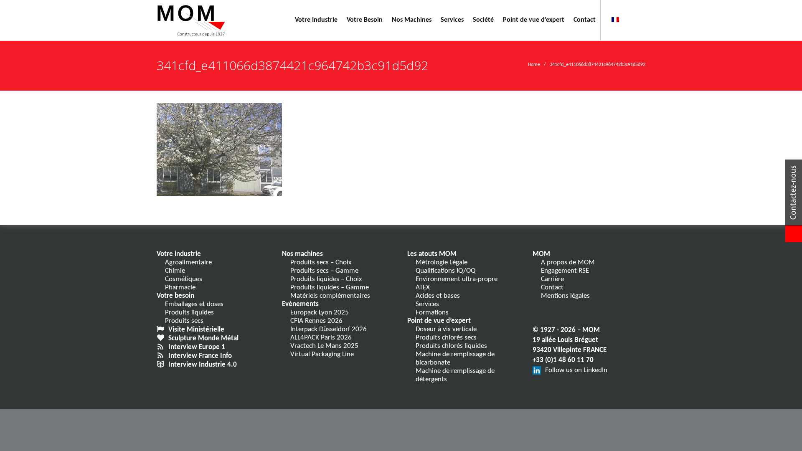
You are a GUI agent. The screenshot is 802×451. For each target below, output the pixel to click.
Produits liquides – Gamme (329, 287)
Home (534, 64)
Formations (432, 312)
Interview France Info (200, 356)
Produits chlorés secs (446, 337)
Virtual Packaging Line (322, 354)
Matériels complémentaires (330, 295)
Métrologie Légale (441, 262)
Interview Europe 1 (196, 347)
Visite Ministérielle (196, 329)
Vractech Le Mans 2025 (324, 346)
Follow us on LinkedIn (576, 370)
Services (427, 304)
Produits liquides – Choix (326, 279)
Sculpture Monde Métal (203, 338)
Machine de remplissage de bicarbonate (455, 358)
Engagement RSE (565, 270)
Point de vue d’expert (439, 320)
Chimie (175, 270)
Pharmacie (180, 287)
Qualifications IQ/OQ (445, 270)
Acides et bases (438, 295)
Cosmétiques (183, 279)
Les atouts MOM (432, 254)
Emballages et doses (194, 304)
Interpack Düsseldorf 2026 (328, 329)
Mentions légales (565, 295)
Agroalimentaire (188, 262)
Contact (552, 287)
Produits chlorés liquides (451, 346)
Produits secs (184, 320)
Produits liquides (189, 312)
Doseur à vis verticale (446, 329)
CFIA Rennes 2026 (316, 320)
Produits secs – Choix (320, 262)
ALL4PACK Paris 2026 (321, 337)
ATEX (423, 287)
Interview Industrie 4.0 (202, 364)
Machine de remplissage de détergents (455, 375)
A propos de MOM (568, 262)
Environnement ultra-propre (456, 279)
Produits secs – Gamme (324, 270)
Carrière (552, 279)
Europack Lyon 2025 (319, 312)
